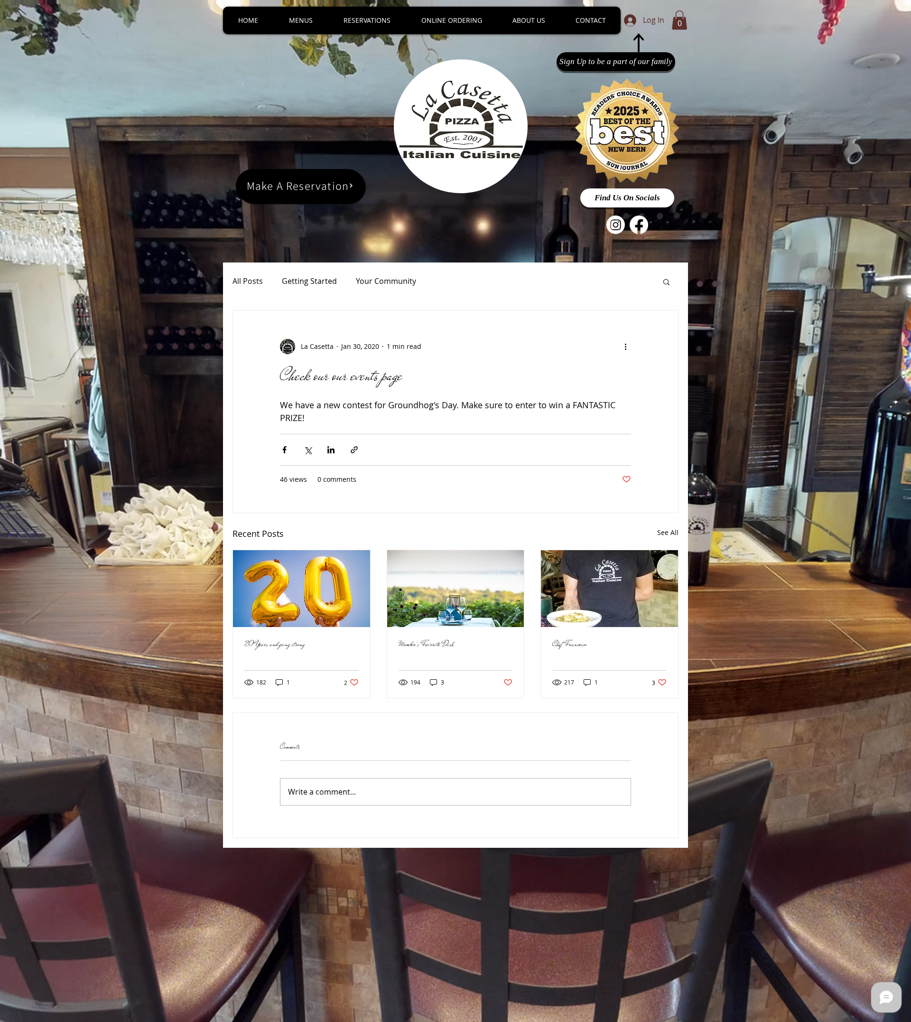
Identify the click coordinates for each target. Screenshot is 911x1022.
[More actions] (625, 346)
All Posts (247, 281)
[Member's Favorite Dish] (455, 588)
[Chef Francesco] (609, 588)
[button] (679, 20)
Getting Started (309, 281)
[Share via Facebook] (284, 449)
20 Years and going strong (274, 644)
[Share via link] (354, 449)
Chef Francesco (569, 644)
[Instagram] (615, 225)
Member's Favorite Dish (426, 644)
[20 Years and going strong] (301, 588)
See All (668, 532)
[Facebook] (639, 225)
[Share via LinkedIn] (330, 449)
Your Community (386, 281)
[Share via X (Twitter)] (307, 449)
